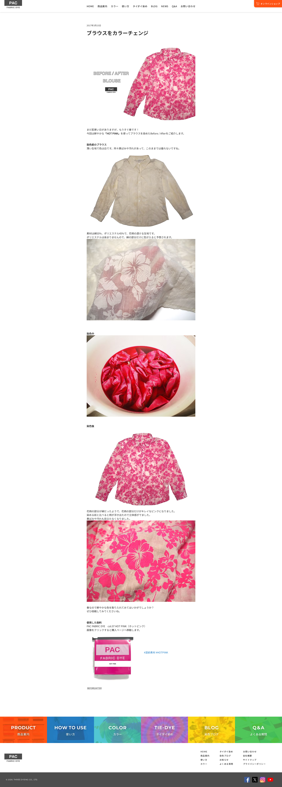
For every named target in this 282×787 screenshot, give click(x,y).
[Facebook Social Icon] (247, 779)
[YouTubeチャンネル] (270, 779)
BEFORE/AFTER (94, 688)
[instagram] (262, 779)
